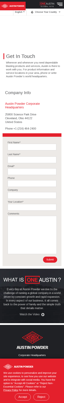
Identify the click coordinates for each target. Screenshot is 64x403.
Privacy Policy (10, 390)
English (19, 12)
